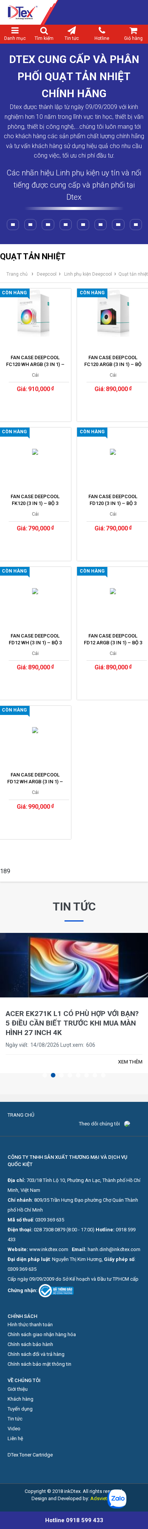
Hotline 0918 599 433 (74, 1520)
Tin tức (72, 38)
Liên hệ (15, 1438)
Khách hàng (20, 1399)
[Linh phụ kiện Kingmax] (100, 224)
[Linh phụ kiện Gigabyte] (136, 224)
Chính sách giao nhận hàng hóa (42, 1334)
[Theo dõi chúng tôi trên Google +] (138, 1124)
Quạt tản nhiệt (133, 274)
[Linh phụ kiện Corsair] (118, 224)
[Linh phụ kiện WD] (48, 224)
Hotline (101, 38)
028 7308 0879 (49, 1229)
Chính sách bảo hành (30, 1344)
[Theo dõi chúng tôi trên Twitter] (132, 1124)
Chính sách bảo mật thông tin (39, 1364)
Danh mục (15, 38)
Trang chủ (17, 274)
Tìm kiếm (44, 38)
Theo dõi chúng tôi (99, 1124)
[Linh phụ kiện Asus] (66, 224)
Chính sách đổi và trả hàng (36, 1354)
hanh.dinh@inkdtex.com (114, 1249)
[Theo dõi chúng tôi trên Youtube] (135, 1124)
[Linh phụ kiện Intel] (83, 224)
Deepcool (47, 274)
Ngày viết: (17, 1045)
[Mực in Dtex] (74, 12)
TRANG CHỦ (21, 1115)
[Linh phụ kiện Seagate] (30, 224)
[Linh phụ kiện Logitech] (13, 224)
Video (14, 1428)
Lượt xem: (72, 1045)
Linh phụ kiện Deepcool (88, 274)
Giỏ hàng (133, 38)
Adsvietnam (103, 1498)
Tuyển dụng (20, 1409)
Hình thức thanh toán (30, 1324)
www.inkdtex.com (48, 1249)
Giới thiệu (18, 1389)
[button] (45, 1075)
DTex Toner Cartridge (30, 1455)
